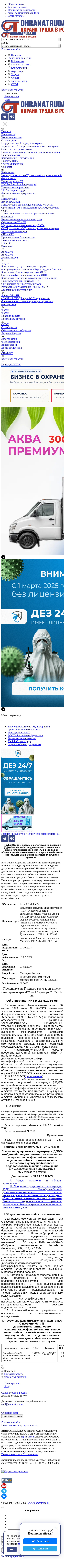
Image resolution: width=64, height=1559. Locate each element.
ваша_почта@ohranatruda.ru (23, 13)
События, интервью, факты (16, 149)
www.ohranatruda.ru (38, 1502)
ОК (11, 1549)
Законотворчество (11, 137)
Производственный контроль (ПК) (20, 281)
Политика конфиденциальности (19, 1425)
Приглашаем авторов (13, 318)
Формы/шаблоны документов (17, 193)
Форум (15, 77)
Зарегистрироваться (12, 1556)
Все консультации (11, 201)
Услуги (15, 74)
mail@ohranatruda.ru (12, 1404)
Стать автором (16, 15)
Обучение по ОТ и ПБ (13, 222)
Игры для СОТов (11, 364)
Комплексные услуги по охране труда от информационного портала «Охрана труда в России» (31, 267)
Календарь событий (20, 58)
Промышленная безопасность (17, 237)
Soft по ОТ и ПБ (20, 64)
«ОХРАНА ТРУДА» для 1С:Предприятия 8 (25, 298)
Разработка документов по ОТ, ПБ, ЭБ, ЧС (25, 286)
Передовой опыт (10, 155)
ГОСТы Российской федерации (18, 184)
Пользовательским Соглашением (19, 1454)
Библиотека (17, 61)
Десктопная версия (12, 1416)
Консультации (19, 67)
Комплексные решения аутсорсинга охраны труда (29, 278)
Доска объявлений (11, 347)
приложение (34, 1076)
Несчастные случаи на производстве (21, 219)
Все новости (8, 134)
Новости (16, 55)
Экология (6, 246)
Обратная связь (16, 4)
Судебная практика (12, 163)
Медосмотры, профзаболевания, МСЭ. (22, 225)
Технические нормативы (15, 187)
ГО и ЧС (6, 243)
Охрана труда (8, 140)
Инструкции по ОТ (12, 181)
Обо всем (6, 166)
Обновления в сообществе (16, 330)
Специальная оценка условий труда (21, 283)
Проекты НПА (9, 161)
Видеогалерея (9, 344)
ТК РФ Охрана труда (13, 190)
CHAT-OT (7, 353)
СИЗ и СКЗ (7, 234)
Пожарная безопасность (14, 240)
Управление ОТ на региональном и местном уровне (30, 146)
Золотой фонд (19, 81)
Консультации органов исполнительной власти (27, 204)
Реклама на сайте (17, 7)
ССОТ (14, 84)
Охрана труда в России (14, 1392)
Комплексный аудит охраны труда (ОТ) (23, 272)
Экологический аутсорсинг (16, 289)
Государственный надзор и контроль (21, 143)
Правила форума (10, 315)
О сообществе (9, 327)
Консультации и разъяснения (17, 158)
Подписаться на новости (21, 10)
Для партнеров (9, 257)
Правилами (27, 1436)
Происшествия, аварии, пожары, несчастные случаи (30, 152)
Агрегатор (17, 71)
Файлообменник (10, 341)
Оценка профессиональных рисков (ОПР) (24, 275)
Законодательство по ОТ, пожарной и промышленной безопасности (29, 728)
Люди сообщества (11, 333)
